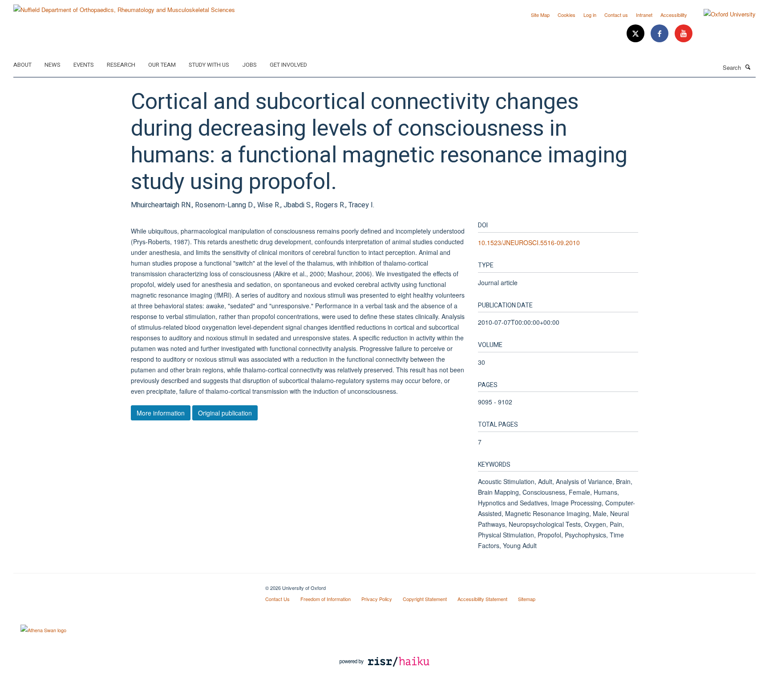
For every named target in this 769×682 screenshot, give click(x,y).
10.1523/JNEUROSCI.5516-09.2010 (529, 242)
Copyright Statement (425, 598)
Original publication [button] (225, 412)
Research (121, 65)
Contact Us (277, 598)
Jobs (249, 65)
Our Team (162, 65)
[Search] (748, 67)
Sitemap (526, 598)
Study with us (209, 65)
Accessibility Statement (482, 598)
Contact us (616, 14)
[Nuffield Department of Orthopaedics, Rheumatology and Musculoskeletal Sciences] (124, 6)
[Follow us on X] (636, 33)
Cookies (566, 14)
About (22, 65)
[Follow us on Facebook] (660, 33)
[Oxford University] (723, 14)
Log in (589, 14)
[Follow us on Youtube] (683, 33)
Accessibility (673, 14)
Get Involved (288, 65)
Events (83, 65)
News (53, 65)
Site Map (540, 14)
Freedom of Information (325, 598)
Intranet (644, 14)
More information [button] (161, 412)
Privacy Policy (376, 598)
